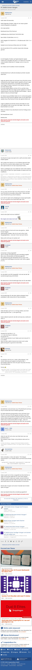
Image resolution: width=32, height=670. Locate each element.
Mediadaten (13, 663)
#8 (30, 293)
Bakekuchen (4, 9)
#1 (30, 18)
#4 (30, 211)
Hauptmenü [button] (3, 2)
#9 (30, 308)
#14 (30, 454)
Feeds (4, 649)
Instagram (15, 652)
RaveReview (6, 535)
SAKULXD (6, 522)
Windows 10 (12, 516)
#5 (30, 227)
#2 (30, 155)
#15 (30, 472)
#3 (30, 189)
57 (3, 598)
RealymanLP (6, 516)
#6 (30, 250)
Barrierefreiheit (12, 665)
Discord (11, 649)
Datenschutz (19, 665)
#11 (30, 354)
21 (3, 574)
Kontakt (8, 663)
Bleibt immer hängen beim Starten (14, 520)
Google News (5, 652)
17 (3, 624)
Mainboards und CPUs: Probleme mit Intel (18, 535)
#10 (30, 331)
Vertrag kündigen (4, 665)
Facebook (26, 649)
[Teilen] (29, 18)
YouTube (4, 655)
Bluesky (18, 649)
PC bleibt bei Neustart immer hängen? (15, 514)
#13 (30, 433)
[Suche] (30, 1)
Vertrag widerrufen (21, 663)
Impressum (3, 663)
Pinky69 (5, 510)
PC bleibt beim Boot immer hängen (14, 526)
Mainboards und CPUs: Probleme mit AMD (19, 528)
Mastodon (24, 652)
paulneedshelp (7, 528)
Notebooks (10, 510)
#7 (30, 272)
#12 (30, 406)
